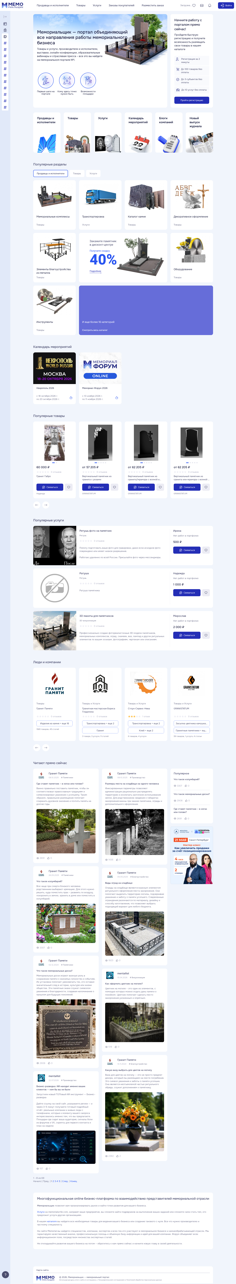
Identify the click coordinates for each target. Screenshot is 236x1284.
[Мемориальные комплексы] (5, 69)
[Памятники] (5, 88)
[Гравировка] (5, 56)
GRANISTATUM (181, 708)
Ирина (177, 530)
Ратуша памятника (89, 590)
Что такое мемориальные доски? (54, 970)
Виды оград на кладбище (118, 882)
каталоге (52, 1221)
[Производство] (5, 94)
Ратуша (84, 573)
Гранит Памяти (44, 708)
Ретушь (82, 535)
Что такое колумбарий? (49, 881)
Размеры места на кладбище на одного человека (132, 783)
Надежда (179, 573)
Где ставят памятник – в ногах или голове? (59, 783)
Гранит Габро (43, 476)
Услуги (97, 5)
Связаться (52, 487)
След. (65, 1181)
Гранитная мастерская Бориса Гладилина (98, 710)
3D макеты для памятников (96, 616)
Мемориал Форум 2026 (95, 388)
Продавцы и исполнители (53, 5)
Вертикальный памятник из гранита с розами (96, 478)
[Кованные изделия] (5, 62)
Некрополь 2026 (45, 388)
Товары (80, 5)
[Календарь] (5, 24)
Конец (73, 1181)
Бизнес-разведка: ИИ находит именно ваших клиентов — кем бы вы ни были (60, 1088)
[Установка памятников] (5, 101)
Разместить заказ (153, 5)
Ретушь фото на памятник (95, 530)
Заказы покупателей (121, 5)
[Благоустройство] (5, 43)
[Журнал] (5, 30)
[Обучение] (5, 81)
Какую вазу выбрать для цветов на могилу (128, 1070)
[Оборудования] (5, 75)
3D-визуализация (87, 620)
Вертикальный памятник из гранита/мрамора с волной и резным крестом (143, 478)
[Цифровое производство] (5, 107)
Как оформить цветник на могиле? (124, 983)
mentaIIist (54, 1076)
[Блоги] (5, 36)
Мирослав (179, 616)
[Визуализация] (5, 49)
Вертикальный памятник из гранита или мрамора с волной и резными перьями (191, 478)
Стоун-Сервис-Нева (139, 708)
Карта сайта (42, 1270)
